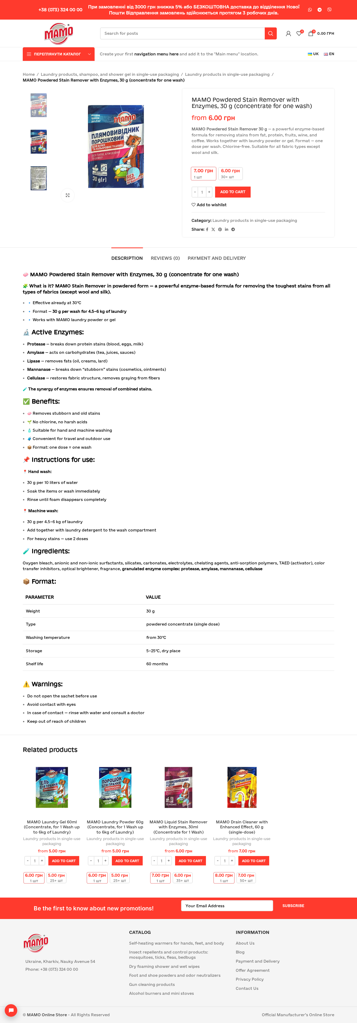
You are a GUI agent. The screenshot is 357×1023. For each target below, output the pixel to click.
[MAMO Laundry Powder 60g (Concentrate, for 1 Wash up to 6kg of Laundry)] (115, 788)
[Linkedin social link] (226, 229)
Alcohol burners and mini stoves (161, 993)
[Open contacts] (11, 1010)
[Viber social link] (329, 10)
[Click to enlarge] (67, 195)
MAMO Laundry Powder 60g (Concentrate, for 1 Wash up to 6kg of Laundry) (115, 827)
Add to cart (232, 192)
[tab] (127, 255)
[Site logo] (59, 33)
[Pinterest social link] (220, 229)
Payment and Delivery (258, 961)
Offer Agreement (253, 970)
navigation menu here (156, 54)
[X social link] (213, 229)
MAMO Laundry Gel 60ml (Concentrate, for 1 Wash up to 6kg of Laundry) (52, 827)
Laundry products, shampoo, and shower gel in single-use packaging (110, 74)
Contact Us (247, 988)
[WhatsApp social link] (310, 10)
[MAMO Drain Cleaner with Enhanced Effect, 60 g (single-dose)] (242, 788)
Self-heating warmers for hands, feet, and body (176, 943)
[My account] (288, 33)
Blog (240, 952)
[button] (63, 860)
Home (29, 74)
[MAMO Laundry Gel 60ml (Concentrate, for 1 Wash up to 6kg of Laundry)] (52, 788)
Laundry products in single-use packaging (227, 74)
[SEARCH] (271, 33)
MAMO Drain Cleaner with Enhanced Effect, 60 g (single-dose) (242, 827)
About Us (245, 943)
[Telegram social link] (320, 10)
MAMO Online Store (47, 1015)
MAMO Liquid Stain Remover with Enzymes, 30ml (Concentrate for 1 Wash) (178, 827)
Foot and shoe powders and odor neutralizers (175, 975)
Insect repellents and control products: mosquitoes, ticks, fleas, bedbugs (168, 955)
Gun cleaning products (152, 984)
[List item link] (72, 969)
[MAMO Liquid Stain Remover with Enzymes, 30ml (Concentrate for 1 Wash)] (178, 788)
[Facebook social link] (207, 229)
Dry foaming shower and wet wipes (164, 966)
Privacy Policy (250, 979)
